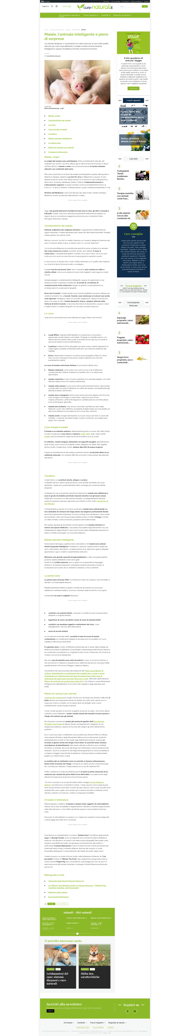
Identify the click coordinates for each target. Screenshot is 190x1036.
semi (88, 434)
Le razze (52, 125)
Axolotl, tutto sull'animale (48, 923)
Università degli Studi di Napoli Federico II (66, 881)
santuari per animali (53, 698)
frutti (83, 434)
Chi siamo (68, 1023)
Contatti (81, 1023)
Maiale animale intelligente (60, 138)
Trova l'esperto (89, 15)
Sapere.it (146, 1)
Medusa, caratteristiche (100, 918)
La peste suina (54, 143)
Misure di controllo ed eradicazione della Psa (64, 681)
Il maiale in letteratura (58, 152)
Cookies (111, 1027)
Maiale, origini (54, 116)
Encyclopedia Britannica (58, 897)
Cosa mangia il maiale (57, 129)
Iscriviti (65, 6)
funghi (47, 437)
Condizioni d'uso (82, 1027)
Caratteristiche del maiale (59, 120)
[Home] (95, 7)
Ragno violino (72, 923)
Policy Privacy (98, 1027)
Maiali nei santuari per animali (61, 148)
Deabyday (106, 1)
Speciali (104, 15)
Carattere (52, 134)
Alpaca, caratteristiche (76, 918)
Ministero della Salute (57, 892)
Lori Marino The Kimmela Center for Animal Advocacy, (71, 886)
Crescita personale (136, 1)
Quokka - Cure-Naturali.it (96, 923)
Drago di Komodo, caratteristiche (49, 918)
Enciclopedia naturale (68, 15)
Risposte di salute (121, 15)
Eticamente (125, 1)
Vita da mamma (115, 1)
